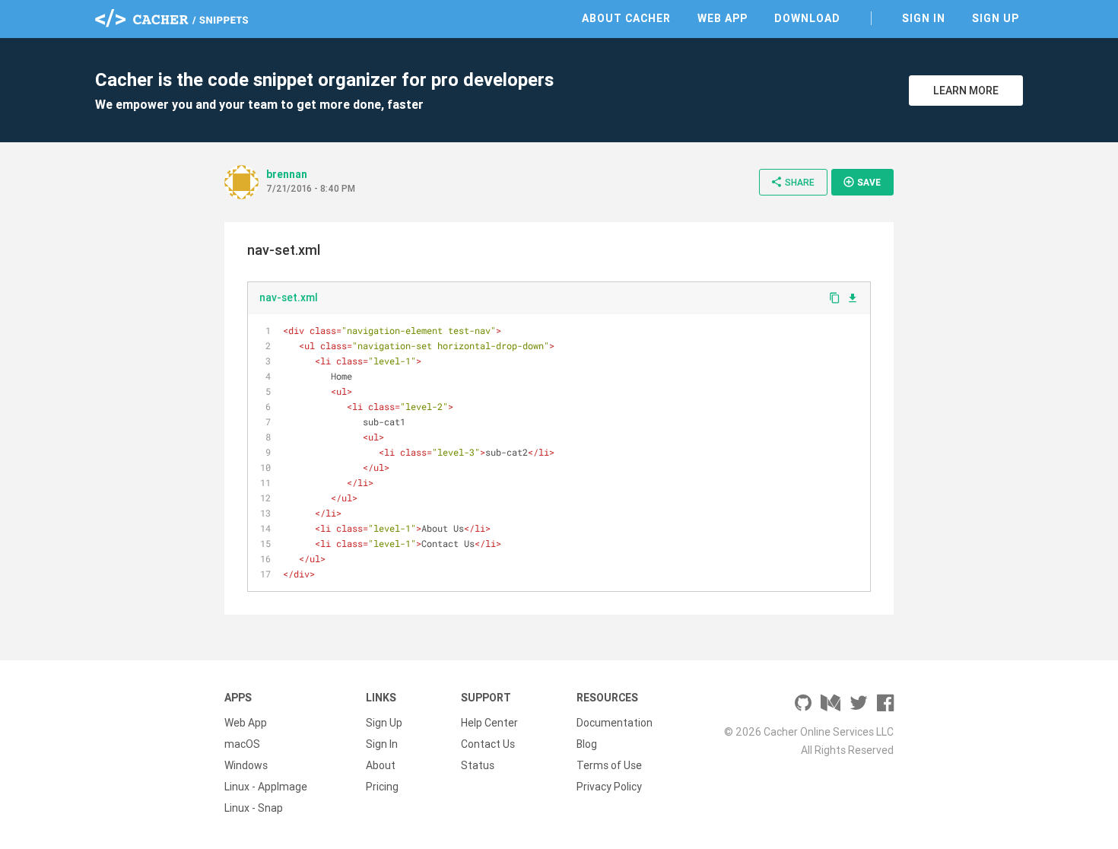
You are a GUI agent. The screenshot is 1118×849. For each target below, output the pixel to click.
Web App (722, 18)
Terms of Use (609, 765)
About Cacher (626, 18)
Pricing (382, 786)
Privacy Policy (609, 786)
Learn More (966, 90)
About (380, 765)
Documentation (614, 723)
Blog (586, 744)
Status (477, 765)
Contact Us (488, 744)
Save (862, 182)
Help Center (489, 723)
